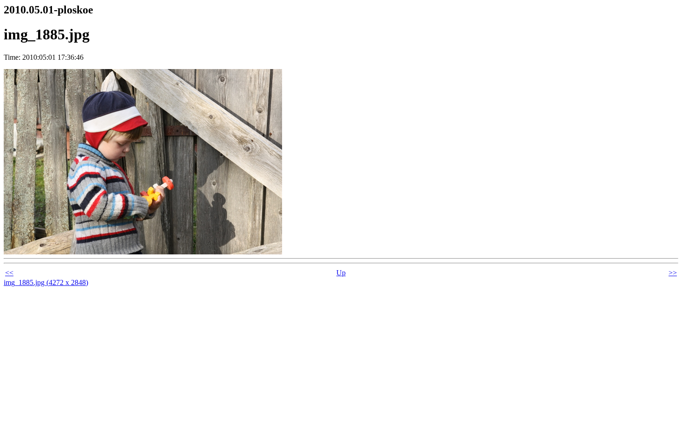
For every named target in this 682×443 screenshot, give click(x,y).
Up (341, 273)
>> (673, 273)
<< (9, 273)
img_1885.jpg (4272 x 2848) (46, 282)
